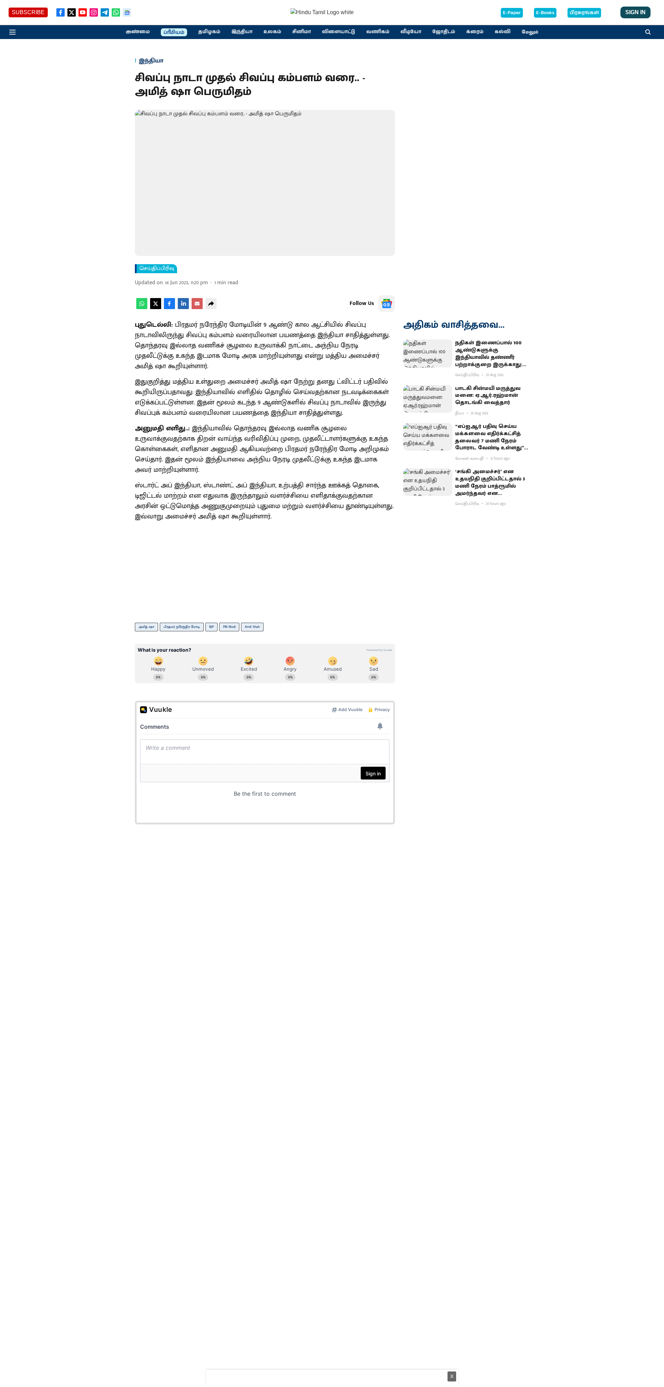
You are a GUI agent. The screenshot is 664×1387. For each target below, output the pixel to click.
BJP (211, 627)
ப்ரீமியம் (174, 32)
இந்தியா (241, 31)
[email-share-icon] (197, 307)
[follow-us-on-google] (386, 303)
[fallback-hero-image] (427, 353)
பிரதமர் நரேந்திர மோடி (182, 627)
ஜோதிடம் (443, 31)
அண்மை (138, 31)
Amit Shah (252, 627)
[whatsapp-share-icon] (141, 307)
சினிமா (301, 31)
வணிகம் (377, 31)
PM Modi (229, 627)
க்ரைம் (474, 31)
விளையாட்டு (338, 31)
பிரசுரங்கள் (584, 12)
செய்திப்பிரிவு (156, 268)
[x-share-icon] (155, 307)
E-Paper (512, 12)
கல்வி (502, 31)
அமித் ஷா (146, 627)
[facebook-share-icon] (169, 307)
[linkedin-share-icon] (183, 307)
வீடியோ (410, 31)
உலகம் (272, 31)
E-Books (545, 12)
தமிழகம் (209, 31)
